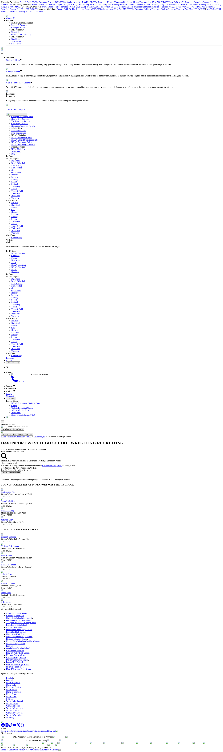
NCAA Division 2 (18, 265)
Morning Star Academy (15, 655)
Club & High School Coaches (18, 83)
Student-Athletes (13, 60)
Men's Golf (10, 685)
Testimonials (14, 731)
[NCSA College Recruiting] (13, 50)
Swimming (15, 186)
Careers (42, 731)
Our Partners (34, 731)
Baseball (14, 203)
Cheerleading (16, 237)
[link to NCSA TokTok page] (11, 726)
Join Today (11, 398)
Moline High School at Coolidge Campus (23, 641)
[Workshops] (11, 105)
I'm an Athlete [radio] (18, 429)
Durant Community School (17, 660)
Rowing (14, 179)
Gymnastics (16, 172)
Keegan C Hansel (8, 583)
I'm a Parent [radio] (6, 429)
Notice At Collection (32, 750)
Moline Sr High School (15, 643)
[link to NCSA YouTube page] (15, 726)
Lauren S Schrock (8, 537)
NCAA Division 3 (18, 267)
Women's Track (12, 710)
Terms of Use (6, 750)
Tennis (14, 189)
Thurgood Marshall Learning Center (21, 623)
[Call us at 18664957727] (12, 48)
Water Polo (15, 196)
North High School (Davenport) (19, 618)
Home (3, 437)
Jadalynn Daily (7, 520)
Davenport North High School (18, 620)
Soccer (14, 182)
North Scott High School (16, 634)
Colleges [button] (9, 391)
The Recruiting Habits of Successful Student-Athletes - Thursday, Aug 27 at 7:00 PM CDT (131, 2)
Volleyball (15, 193)
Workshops (16, 412)
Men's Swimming (13, 692)
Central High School (14, 627)
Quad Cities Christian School (18, 648)
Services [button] (9, 386)
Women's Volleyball (14, 713)
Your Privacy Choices (49, 750)
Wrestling (15, 198)
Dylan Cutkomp (7, 510)
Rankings (15, 272)
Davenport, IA (39, 437)
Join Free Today (13, 363)
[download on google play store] (72, 737)
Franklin (9, 646)
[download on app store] (59, 737)
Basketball (15, 161)
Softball (14, 184)
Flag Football (16, 168)
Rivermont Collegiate (15, 650)
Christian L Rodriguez (10, 546)
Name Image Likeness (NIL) (23, 415)
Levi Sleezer (6, 593)
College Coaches (18, 27)
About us (5, 731)
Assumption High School (16, 613)
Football (14, 207)
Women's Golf (12, 703)
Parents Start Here (9, 434)
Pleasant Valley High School (17, 653)
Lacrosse (15, 177)
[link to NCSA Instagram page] (7, 726)
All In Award (50, 731)
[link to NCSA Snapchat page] (22, 726)
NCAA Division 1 (18, 253)
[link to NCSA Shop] (12, 16)
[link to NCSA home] (5, 722)
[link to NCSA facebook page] (3, 726)
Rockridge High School (16, 632)
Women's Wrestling (14, 715)
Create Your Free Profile (11, 473)
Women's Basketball (14, 701)
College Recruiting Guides (22, 116)
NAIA (14, 269)
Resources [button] (10, 389)
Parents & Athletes (18, 25)
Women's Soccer (13, 706)
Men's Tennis (11, 694)
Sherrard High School (15, 667)
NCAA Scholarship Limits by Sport (26, 403)
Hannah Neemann (8, 565)
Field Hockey (16, 165)
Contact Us (10, 18)
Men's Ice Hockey (13, 687)
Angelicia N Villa (8, 492)
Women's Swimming (14, 708)
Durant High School (14, 662)
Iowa (29, 437)
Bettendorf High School (16, 657)
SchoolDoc (16, 44)
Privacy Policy (18, 750)
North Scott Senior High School (19, 636)
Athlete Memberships (20, 410)
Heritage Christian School (16, 639)
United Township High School (18, 669)
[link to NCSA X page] (18, 726)
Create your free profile (52, 465)
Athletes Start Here (25, 434)
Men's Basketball (13, 682)
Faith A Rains (6, 555)
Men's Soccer (11, 689)
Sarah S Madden (8, 501)
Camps (9, 360)
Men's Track (11, 696)
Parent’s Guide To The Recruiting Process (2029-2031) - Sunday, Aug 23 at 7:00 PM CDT (57, 2)
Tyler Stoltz (5, 602)
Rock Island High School (16, 625)
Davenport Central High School (19, 629)
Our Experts (24, 731)
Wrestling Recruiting (16, 437)
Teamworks (16, 41)
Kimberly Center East (15, 616)
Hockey (14, 175)
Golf (13, 170)
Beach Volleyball (18, 163)
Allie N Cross (6, 574)
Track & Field (17, 191)
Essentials (15, 32)
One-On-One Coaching (21, 34)
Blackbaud (15, 39)
